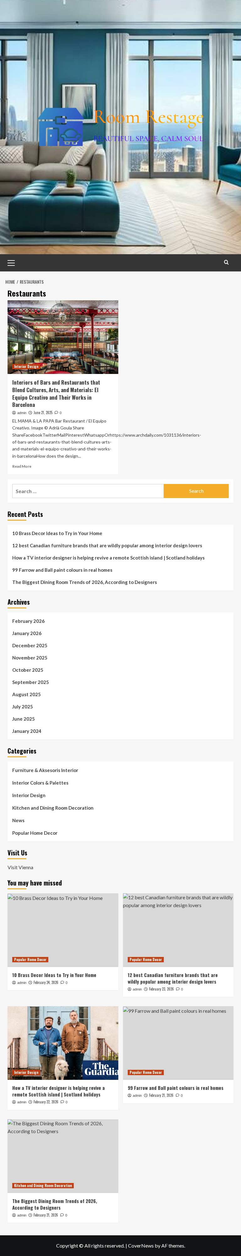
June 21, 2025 (43, 412)
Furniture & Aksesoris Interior (45, 770)
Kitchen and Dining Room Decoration (53, 808)
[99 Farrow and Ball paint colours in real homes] (178, 1043)
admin (21, 413)
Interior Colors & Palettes (40, 783)
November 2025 (29, 657)
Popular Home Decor (34, 833)
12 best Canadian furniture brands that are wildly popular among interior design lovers (107, 545)
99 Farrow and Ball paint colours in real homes (62, 570)
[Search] (226, 262)
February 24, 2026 (46, 982)
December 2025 (29, 645)
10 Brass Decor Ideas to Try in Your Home (57, 533)
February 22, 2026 (46, 1101)
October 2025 (27, 670)
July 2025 (22, 706)
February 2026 (28, 621)
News (18, 820)
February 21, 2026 (161, 1095)
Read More (21, 466)
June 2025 (23, 719)
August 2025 (26, 694)
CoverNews (141, 1245)
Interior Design (26, 366)
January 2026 (26, 633)
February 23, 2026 (161, 988)
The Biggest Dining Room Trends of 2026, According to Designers (84, 582)
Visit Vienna (20, 867)
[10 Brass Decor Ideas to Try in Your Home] (63, 930)
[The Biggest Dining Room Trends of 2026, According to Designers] (63, 1156)
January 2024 (26, 731)
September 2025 (30, 682)
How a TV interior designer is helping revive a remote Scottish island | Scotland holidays (108, 557)
